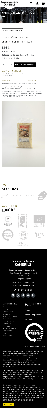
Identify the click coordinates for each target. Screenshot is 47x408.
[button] (31, 2)
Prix (4, 333)
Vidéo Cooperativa (33, 315)
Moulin (28, 310)
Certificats (7, 331)
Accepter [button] (8, 404)
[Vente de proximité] (8, 235)
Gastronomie (8, 321)
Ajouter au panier (25, 65)
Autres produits (9, 328)
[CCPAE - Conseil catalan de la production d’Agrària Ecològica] (22, 221)
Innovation (7, 335)
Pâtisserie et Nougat (20, 37)
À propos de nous (10, 307)
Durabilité (7, 319)
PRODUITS (5, 37)
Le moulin (7, 324)
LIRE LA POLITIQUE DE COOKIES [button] (19, 400)
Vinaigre (6, 326)
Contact (28, 319)
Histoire (6, 309)
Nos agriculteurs (10, 316)
